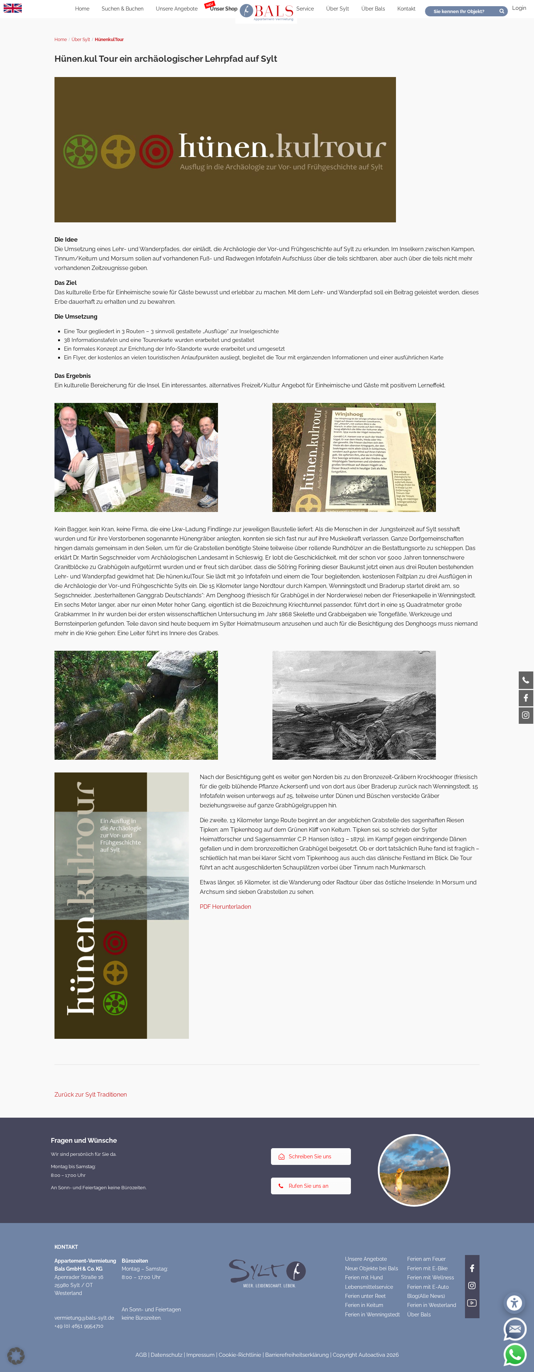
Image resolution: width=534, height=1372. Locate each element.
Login (519, 8)
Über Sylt (337, 9)
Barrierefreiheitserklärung (297, 1355)
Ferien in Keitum (364, 1305)
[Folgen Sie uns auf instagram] (472, 1285)
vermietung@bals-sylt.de (84, 1318)
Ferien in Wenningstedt (372, 1314)
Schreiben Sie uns (310, 1156)
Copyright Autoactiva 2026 (366, 1355)
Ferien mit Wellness (430, 1277)
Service (305, 9)
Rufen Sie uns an (308, 1186)
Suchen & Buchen (122, 9)
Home (82, 9)
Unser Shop (224, 9)
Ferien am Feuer (426, 1259)
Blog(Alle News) (426, 1296)
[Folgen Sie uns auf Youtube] (472, 1302)
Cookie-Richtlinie (240, 1355)
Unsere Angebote (177, 9)
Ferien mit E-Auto (428, 1287)
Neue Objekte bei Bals (371, 1268)
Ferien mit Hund (364, 1277)
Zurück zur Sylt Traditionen (90, 1094)
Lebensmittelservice (369, 1287)
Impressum (200, 1355)
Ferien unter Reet (365, 1296)
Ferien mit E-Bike (427, 1268)
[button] (16, 1356)
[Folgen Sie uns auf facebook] (472, 1267)
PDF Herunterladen (225, 906)
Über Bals (373, 9)
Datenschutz (166, 1355)
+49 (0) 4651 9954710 (79, 1326)
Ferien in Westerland (431, 1305)
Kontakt (406, 9)
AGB (141, 1355)
